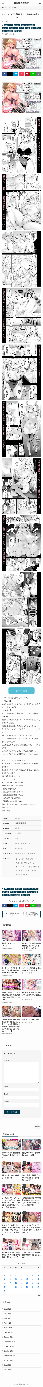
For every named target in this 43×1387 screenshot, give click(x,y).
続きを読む (21, 691)
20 (27, 1283)
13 (27, 1279)
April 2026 (7, 1323)
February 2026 (9, 1332)
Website (6, 1102)
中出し (27, 28)
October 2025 (8, 1351)
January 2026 (8, 1337)
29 (38, 1287)
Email (6, 1094)
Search (37, 1127)
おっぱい (17, 25)
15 (38, 1279)
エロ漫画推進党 (21, 3)
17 (10, 1283)
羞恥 (4, 31)
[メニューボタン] (3, 3)
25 (16, 1287)
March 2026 (8, 1328)
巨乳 (32, 28)
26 (21, 1287)
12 (21, 1279)
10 (10, 1279)
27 (27, 1287)
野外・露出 (17, 31)
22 (38, 1283)
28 (32, 1287)
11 (16, 1279)
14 (32, 1279)
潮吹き (38, 28)
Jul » (39, 1295)
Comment (7, 1060)
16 (4, 1283)
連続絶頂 (9, 31)
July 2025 (7, 1365)
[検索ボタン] (40, 3)
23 (4, 1287)
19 (21, 1283)
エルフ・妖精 (8, 25)
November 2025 (9, 1346)
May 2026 (7, 1318)
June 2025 (7, 1370)
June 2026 (7, 1314)
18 (16, 1283)
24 (10, 1287)
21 (32, 1283)
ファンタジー (14, 28)
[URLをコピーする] (38, 74)
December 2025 (9, 1342)
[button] (4, 74)
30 (4, 1291)
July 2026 (7, 1309)
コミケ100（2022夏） (28, 25)
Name (6, 1086)
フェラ (22, 28)
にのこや (5, 28)
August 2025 (8, 1360)
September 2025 (9, 1356)
